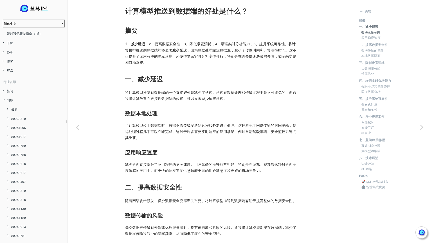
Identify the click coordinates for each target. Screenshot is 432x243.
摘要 (362, 20)
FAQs (363, 175)
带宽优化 (367, 73)
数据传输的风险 (372, 50)
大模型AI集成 (370, 150)
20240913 (18, 226)
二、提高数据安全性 (373, 44)
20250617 (18, 172)
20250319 (18, 190)
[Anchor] (122, 10)
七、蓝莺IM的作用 (372, 139)
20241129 (18, 217)
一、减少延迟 (368, 26)
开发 (10, 42)
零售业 (366, 132)
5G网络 (366, 168)
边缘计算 (367, 163)
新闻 (10, 91)
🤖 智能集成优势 (373, 186)
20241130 (18, 208)
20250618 (18, 163)
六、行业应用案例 (372, 116)
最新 (14, 109)
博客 (10, 61)
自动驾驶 (367, 122)
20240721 (18, 235)
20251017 (18, 136)
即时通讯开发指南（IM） (24, 33)
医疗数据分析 (370, 91)
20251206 (18, 127)
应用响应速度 (370, 37)
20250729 (18, 145)
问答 (10, 100)
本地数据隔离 (370, 55)
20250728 (18, 154)
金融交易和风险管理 (375, 86)
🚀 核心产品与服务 (375, 181)
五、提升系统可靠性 (373, 98)
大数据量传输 (370, 68)
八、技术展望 (368, 157)
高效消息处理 (370, 145)
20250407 (18, 181)
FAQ (10, 70)
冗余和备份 (369, 109)
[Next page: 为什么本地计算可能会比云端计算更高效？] (422, 127)
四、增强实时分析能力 (375, 80)
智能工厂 (367, 127)
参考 (10, 52)
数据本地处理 (370, 32)
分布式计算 (369, 104)
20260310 (18, 118)
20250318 (18, 199)
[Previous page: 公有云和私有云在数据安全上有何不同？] (78, 127)
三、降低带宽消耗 (372, 62)
